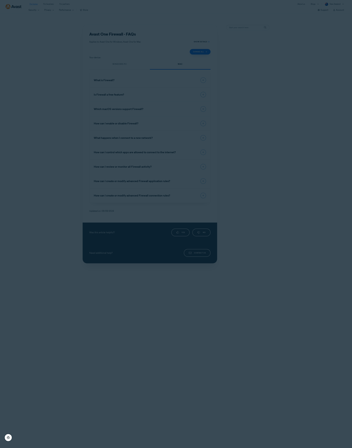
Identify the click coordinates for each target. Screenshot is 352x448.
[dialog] (176, 224)
